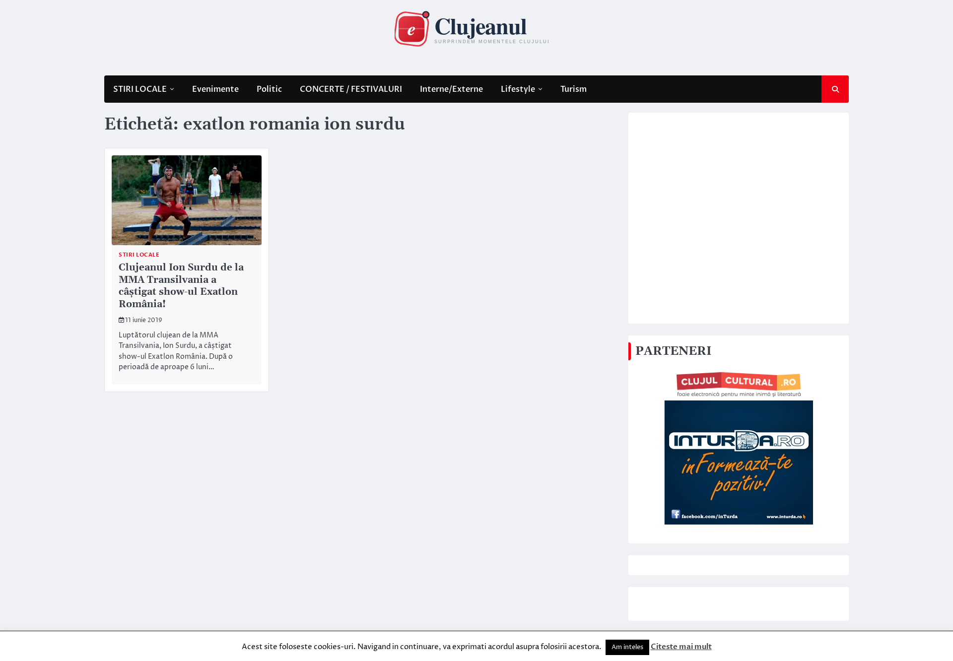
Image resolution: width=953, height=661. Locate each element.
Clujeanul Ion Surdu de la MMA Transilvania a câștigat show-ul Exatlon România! (181, 286)
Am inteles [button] (627, 647)
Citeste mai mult (681, 647)
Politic (269, 89)
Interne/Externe (451, 89)
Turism (573, 89)
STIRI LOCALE (140, 89)
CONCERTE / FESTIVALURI (351, 89)
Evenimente (215, 89)
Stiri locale (139, 255)
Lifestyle (518, 89)
